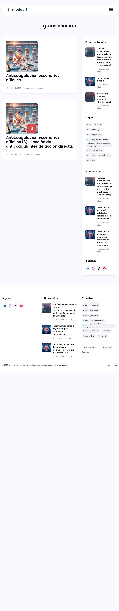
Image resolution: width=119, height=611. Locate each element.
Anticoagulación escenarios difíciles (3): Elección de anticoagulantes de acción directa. (39, 142)
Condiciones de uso (90, 347)
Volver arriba (112, 365)
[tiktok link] (99, 268)
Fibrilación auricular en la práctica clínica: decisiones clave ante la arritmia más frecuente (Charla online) (104, 57)
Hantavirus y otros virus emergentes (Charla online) (104, 97)
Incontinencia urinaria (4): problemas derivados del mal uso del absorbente (103, 238)
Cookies (85, 352)
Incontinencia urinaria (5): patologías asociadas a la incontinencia (104, 213)
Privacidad (107, 347)
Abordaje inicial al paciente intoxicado (99, 145)
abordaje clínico (94, 134)
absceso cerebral (95, 150)
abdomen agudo (95, 129)
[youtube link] (104, 268)
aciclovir (91, 160)
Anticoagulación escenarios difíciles (33, 78)
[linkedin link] (87, 268)
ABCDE (99, 124)
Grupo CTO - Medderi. (17, 365)
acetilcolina (105, 155)
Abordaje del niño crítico (98, 140)
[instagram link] (93, 268)
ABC (90, 124)
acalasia (91, 155)
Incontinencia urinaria (103, 79)
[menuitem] (90, 347)
